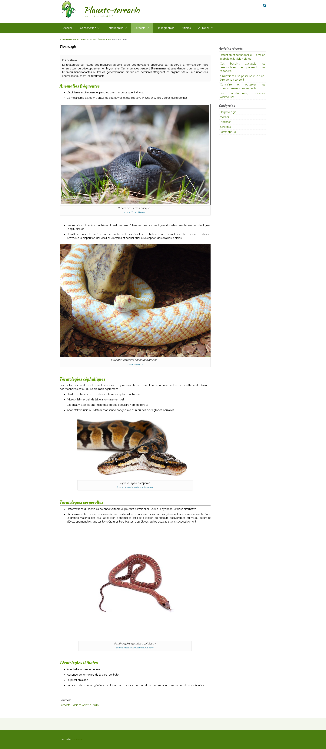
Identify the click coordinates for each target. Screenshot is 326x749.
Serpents (140, 27)
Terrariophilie (115, 27)
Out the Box (78, 739)
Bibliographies (165, 27)
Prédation (225, 121)
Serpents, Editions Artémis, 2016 (79, 705)
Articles (186, 27)
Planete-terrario (111, 10)
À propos (204, 27)
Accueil (67, 27)
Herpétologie (228, 112)
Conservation (88, 27)
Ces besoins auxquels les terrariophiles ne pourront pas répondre (242, 67)
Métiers (224, 117)
